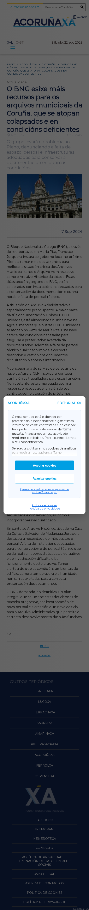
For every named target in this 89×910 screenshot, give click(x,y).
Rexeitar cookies (44, 478)
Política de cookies (44, 505)
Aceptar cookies (44, 465)
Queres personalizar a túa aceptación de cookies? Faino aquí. (44, 491)
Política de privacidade (44, 508)
